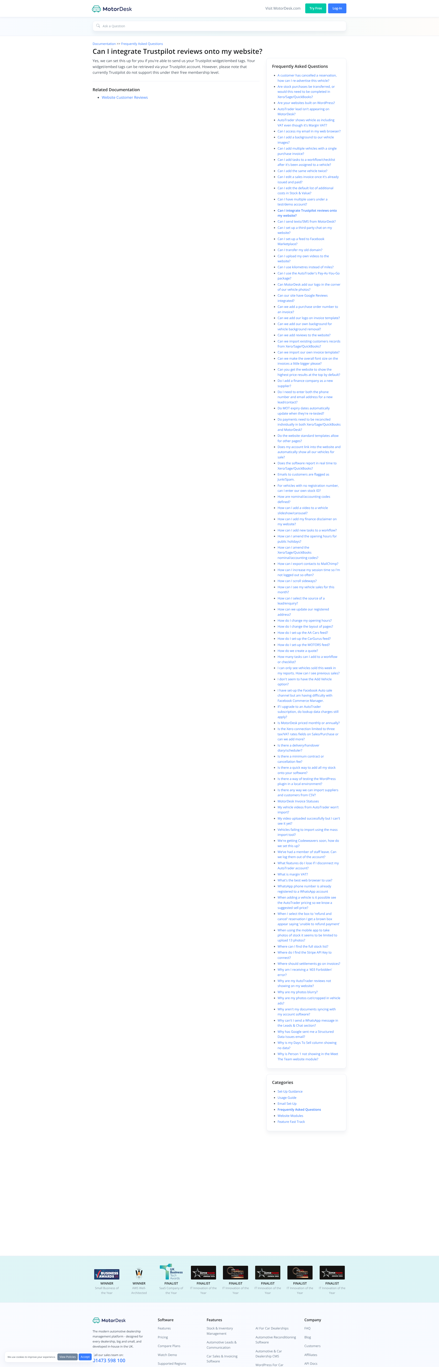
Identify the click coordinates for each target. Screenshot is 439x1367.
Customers (312, 1346)
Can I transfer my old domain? (300, 250)
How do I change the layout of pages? (305, 626)
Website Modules (290, 1116)
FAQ (307, 1328)
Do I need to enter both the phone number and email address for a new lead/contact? (305, 397)
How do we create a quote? (298, 651)
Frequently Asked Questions (142, 44)
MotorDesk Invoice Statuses (298, 801)
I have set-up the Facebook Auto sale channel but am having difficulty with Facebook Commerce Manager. (305, 695)
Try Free (316, 8)
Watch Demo (167, 1355)
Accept (85, 1357)
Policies (67, 1357)
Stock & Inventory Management (220, 1331)
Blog (307, 1337)
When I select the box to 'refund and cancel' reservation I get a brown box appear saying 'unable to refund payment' (309, 919)
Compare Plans (169, 1346)
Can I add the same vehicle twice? (302, 171)
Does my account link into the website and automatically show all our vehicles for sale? (309, 452)
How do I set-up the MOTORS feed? (304, 645)
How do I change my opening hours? (305, 620)
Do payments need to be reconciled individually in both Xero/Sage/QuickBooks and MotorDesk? (309, 424)
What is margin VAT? (293, 874)
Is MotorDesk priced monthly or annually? (309, 723)
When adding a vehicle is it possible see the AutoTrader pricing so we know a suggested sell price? (307, 902)
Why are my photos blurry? (298, 992)
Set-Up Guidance (290, 1091)
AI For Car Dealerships (272, 1328)
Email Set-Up (287, 1104)
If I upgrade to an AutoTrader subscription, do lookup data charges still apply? (308, 712)
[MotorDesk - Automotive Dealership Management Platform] (112, 8)
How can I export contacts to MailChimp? (308, 564)
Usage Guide (287, 1098)
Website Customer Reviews (125, 97)
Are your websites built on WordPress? (306, 103)
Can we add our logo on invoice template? (309, 318)
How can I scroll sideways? (297, 581)
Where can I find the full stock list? (303, 946)
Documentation (104, 44)
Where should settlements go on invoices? (309, 964)
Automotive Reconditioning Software (276, 1340)
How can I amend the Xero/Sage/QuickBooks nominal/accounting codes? (298, 552)
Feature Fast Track (291, 1122)
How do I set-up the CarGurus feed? (304, 639)
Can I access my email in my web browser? (309, 131)
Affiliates (310, 1355)
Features (164, 1328)
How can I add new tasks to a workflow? (307, 530)
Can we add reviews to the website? (304, 335)
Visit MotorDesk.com (283, 8)
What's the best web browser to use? (305, 880)
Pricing (163, 1337)
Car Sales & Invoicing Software (222, 1359)
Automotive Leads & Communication (222, 1345)
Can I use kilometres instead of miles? (306, 267)
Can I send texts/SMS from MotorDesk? (307, 221)
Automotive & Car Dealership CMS (269, 1354)
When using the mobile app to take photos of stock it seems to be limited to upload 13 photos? (307, 935)
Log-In (337, 8)
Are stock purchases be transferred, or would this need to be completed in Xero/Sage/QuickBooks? (306, 92)
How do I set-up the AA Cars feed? (303, 633)
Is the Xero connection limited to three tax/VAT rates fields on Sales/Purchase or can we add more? (308, 734)
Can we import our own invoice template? (309, 352)
